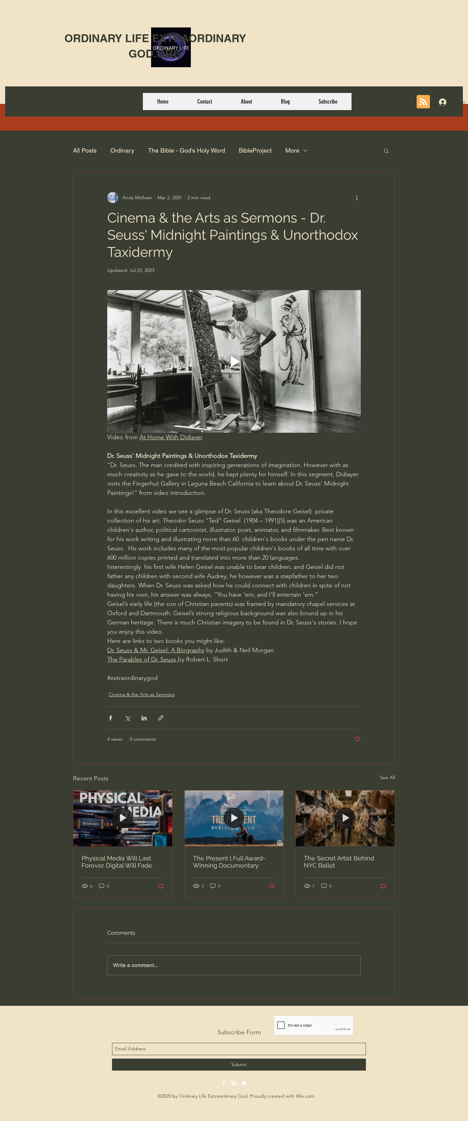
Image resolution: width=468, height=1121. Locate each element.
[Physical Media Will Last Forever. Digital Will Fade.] (122, 818)
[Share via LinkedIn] (144, 718)
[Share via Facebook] (110, 718)
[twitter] (244, 1083)
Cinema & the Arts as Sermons (142, 694)
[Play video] (234, 361)
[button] (386, 150)
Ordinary (122, 150)
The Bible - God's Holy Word (186, 150)
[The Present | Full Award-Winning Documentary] (234, 818)
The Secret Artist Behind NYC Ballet (339, 862)
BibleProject (255, 150)
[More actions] (357, 197)
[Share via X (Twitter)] (127, 718)
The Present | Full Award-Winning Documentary (229, 862)
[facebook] (223, 1083)
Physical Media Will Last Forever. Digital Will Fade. (117, 862)
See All (387, 777)
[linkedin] (234, 1083)
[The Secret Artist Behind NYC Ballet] (345, 818)
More (292, 150)
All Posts (85, 150)
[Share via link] (161, 718)
